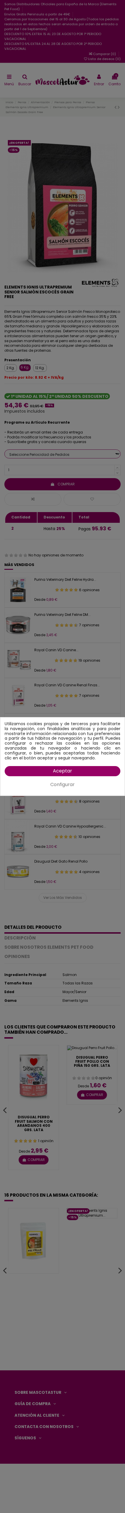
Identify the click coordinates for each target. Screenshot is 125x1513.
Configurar (62, 784)
